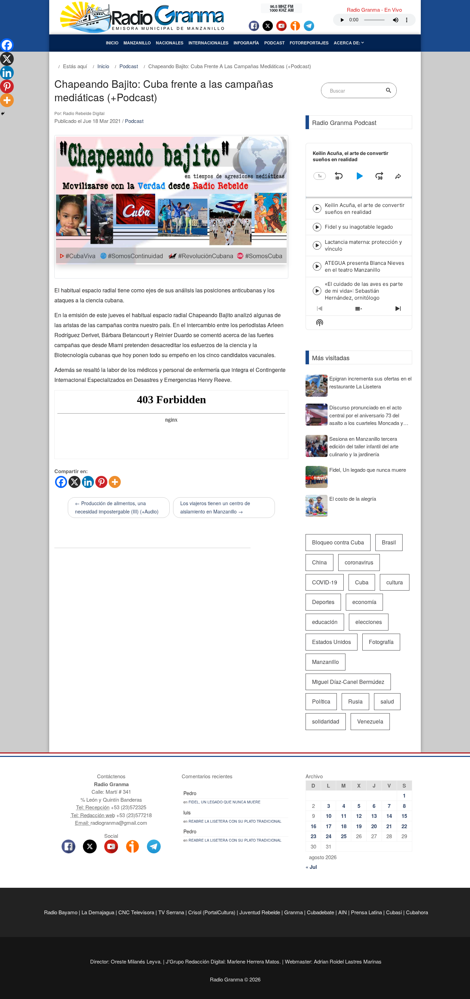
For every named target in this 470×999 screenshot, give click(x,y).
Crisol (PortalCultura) (211, 912)
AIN (342, 912)
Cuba (361, 582)
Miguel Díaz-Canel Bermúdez (348, 682)
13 (374, 816)
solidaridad (325, 721)
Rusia (355, 701)
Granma (293, 912)
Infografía (246, 43)
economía (364, 602)
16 (313, 826)
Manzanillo (137, 43)
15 (404, 816)
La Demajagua (98, 912)
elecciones (368, 622)
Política (321, 701)
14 (389, 816)
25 (343, 836)
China (319, 562)
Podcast (274, 43)
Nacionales (169, 43)
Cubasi (394, 912)
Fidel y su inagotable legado (359, 226)
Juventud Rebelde (259, 912)
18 (343, 826)
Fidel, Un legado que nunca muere (224, 801)
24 (328, 836)
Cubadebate (320, 912)
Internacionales (208, 43)
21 (389, 826)
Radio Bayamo (60, 912)
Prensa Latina (366, 912)
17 (328, 826)
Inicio (112, 43)
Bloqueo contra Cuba (338, 542)
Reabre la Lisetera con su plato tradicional (235, 821)
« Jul (311, 867)
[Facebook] (61, 482)
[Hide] (3, 113)
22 (404, 826)
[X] (74, 482)
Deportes (323, 602)
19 (359, 826)
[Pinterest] (101, 482)
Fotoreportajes (309, 43)
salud (387, 701)
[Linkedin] (88, 482)
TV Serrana (171, 912)
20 (374, 826)
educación (325, 622)
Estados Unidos (331, 642)
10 (328, 816)
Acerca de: (347, 43)
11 (343, 816)
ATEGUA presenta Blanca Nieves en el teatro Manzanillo (364, 266)
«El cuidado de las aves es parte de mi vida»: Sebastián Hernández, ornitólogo (364, 291)
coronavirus (359, 562)
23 (313, 836)
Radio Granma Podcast (344, 122)
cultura (394, 582)
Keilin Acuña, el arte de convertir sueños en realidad (365, 208)
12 (359, 816)
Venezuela (370, 721)
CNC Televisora (136, 912)
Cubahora (417, 912)
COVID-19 (324, 582)
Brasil (389, 542)
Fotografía (381, 642)
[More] (115, 482)
